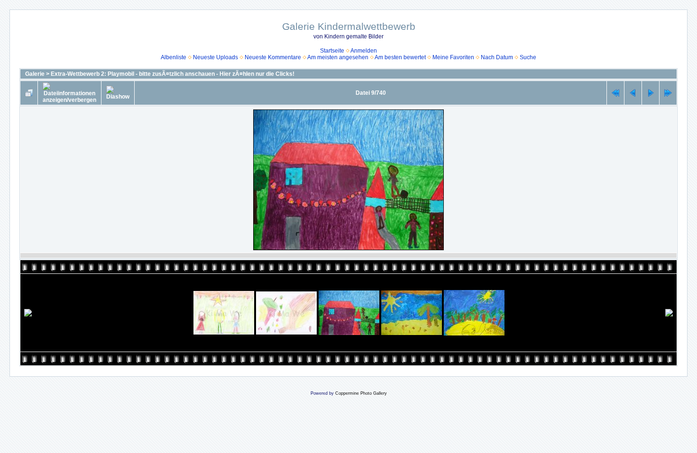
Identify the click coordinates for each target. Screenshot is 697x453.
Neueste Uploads (215, 57)
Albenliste (173, 57)
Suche (528, 57)
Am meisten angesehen (337, 57)
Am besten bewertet (400, 57)
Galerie (35, 74)
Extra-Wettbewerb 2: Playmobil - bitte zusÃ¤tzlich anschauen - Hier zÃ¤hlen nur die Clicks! (172, 74)
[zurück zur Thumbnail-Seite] (28, 93)
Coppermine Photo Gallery (361, 393)
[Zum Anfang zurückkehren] (615, 93)
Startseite (332, 50)
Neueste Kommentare (273, 57)
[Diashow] (117, 92)
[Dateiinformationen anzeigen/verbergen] (69, 93)
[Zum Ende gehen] (668, 93)
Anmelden (363, 50)
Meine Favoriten (453, 57)
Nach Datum (497, 57)
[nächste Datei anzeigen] (650, 93)
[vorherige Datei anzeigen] (633, 93)
